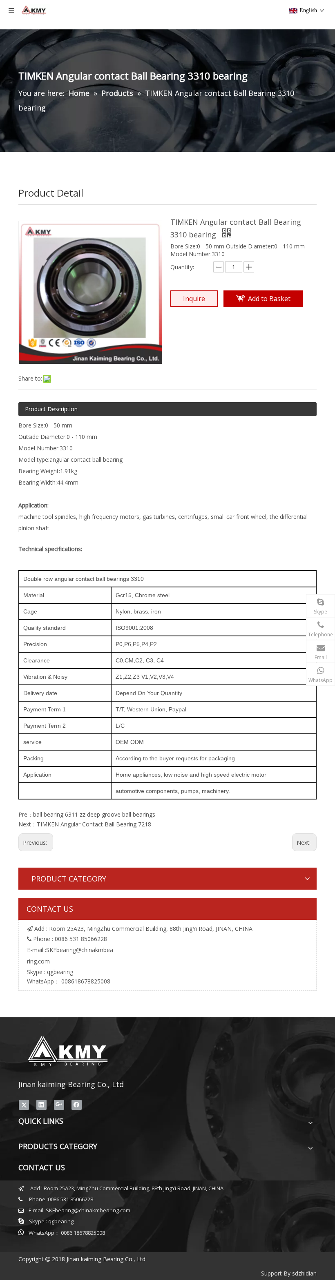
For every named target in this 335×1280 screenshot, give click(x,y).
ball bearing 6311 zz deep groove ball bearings (94, 814)
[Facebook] (76, 1104)
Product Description (51, 409)
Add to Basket (269, 298)
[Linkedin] (41, 1104)
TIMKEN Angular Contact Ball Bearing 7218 (94, 824)
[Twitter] (24, 1104)
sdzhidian (304, 1273)
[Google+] (59, 1104)
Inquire (194, 298)
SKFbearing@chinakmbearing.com (88, 1210)
